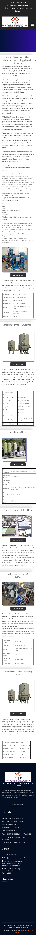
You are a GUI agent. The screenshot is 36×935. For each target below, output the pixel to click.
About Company (18, 804)
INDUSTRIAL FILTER (9, 824)
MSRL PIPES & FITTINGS (10, 827)
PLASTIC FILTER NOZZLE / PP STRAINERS (16, 834)
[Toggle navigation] (32, 25)
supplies (22, 106)
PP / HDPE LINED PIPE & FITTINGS (14, 842)
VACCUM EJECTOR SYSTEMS (12, 821)
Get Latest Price (18, 275)
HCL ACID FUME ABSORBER (12, 831)
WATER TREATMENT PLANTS (12, 818)
